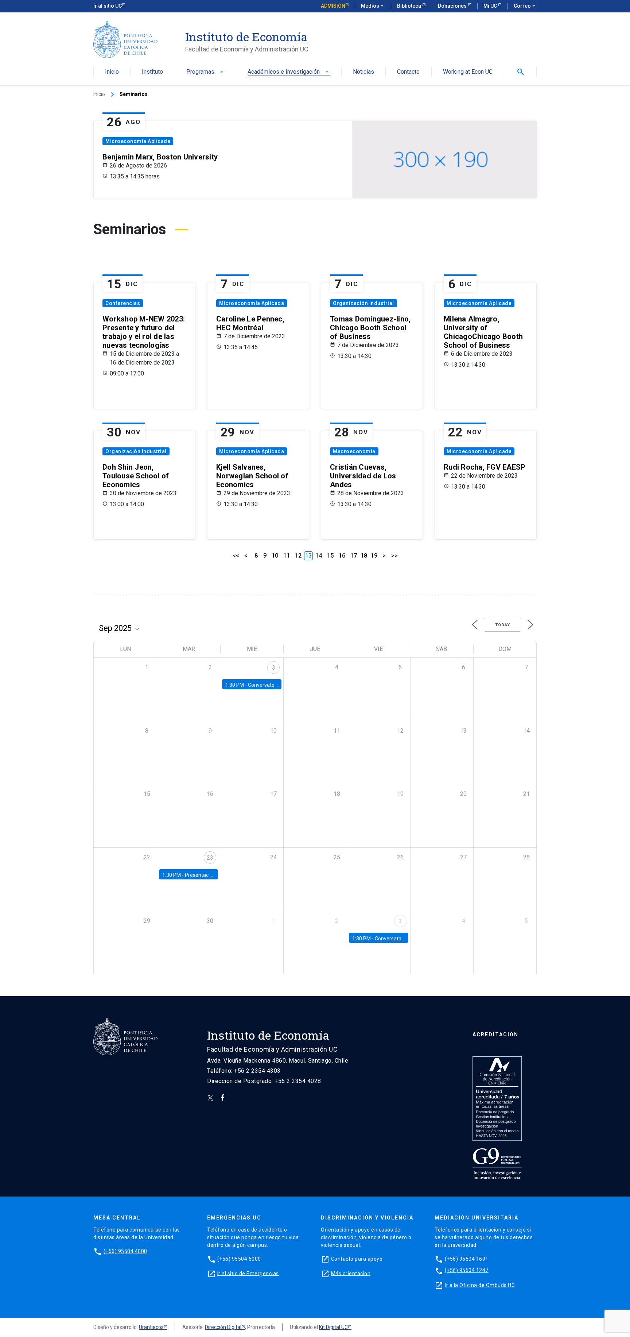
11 (286, 555)
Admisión (333, 6)
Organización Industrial (363, 303)
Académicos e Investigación (289, 72)
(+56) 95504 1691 (467, 1258)
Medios (373, 6)
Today (502, 625)
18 (364, 555)
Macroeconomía (354, 451)
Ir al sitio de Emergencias (248, 1273)
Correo (525, 6)
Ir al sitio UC (107, 6)
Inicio (112, 72)
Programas (205, 72)
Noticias (363, 72)
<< (236, 555)
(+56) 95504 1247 (467, 1270)
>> (394, 555)
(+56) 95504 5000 (239, 1258)
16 (342, 555)
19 (374, 555)
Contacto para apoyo (357, 1258)
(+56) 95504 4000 (125, 1251)
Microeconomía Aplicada (137, 141)
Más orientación (351, 1273)
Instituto (152, 72)
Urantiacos (151, 1327)
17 (353, 555)
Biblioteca (409, 6)
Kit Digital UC (333, 1327)
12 (298, 555)
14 (318, 555)
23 (210, 857)
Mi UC (490, 6)
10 (275, 555)
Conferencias (122, 303)
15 (330, 555)
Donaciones (453, 6)
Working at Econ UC (468, 72)
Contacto (408, 72)
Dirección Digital (223, 1327)
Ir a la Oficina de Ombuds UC (480, 1285)
